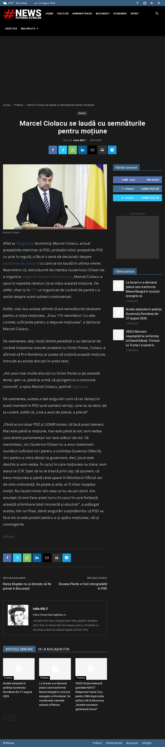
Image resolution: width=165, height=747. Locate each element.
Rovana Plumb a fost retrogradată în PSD (83, 586)
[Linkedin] (82, 150)
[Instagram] (144, 3)
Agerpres (80, 386)
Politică (63, 13)
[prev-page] (5, 717)
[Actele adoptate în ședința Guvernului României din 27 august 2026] (19, 669)
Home (49, 13)
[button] (157, 14)
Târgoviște (25, 243)
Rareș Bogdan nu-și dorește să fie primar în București (27, 586)
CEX (34, 289)
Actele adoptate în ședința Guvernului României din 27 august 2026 (144, 314)
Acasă (6, 105)
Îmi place (153, 179)
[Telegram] (112, 150)
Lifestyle (11, 28)
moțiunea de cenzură (21, 263)
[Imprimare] (102, 150)
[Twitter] (159, 3)
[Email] (92, 150)
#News (9, 536)
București (103, 13)
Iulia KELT (79, 140)
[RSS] (151, 3)
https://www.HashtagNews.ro (49, 614)
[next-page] (12, 717)
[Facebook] (137, 3)
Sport (134, 13)
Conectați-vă (150, 188)
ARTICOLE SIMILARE (19, 649)
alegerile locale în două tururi (47, 276)
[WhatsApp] (72, 150)
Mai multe (28, 28)
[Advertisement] (82, 68)
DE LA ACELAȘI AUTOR (53, 649)
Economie (120, 13)
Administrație (82, 13)
